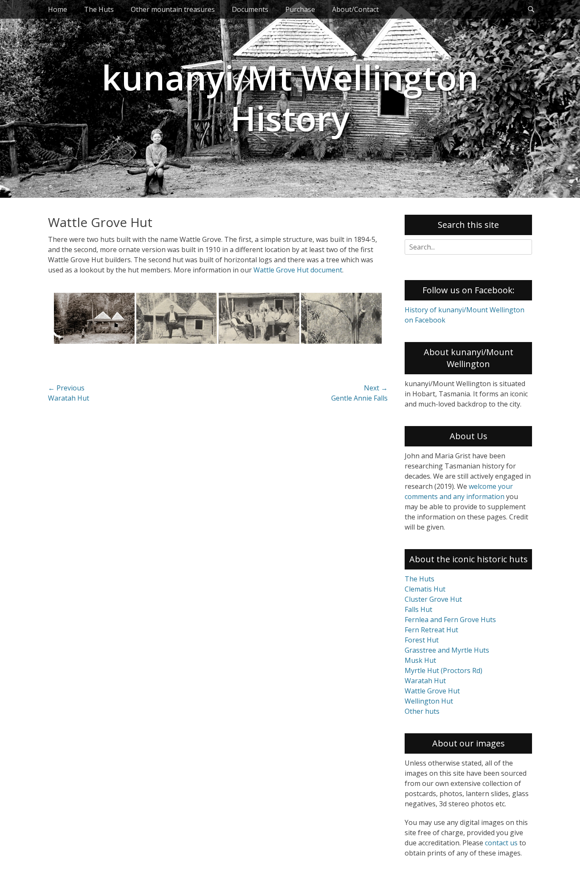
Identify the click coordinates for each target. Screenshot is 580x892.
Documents (250, 9)
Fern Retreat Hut (431, 629)
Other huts (422, 711)
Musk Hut (420, 660)
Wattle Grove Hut (432, 691)
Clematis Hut (425, 589)
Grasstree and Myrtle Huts (447, 650)
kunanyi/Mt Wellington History (290, 97)
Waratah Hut (425, 680)
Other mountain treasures (173, 9)
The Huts (99, 9)
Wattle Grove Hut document (297, 270)
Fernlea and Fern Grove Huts (450, 619)
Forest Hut (422, 640)
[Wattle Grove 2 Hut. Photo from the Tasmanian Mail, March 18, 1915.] (176, 318)
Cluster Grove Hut (433, 599)
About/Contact (355, 9)
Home (57, 9)
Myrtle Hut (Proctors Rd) (443, 670)
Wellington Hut (429, 701)
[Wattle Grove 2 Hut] (94, 318)
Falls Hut (418, 609)
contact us (501, 842)
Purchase (300, 9)
